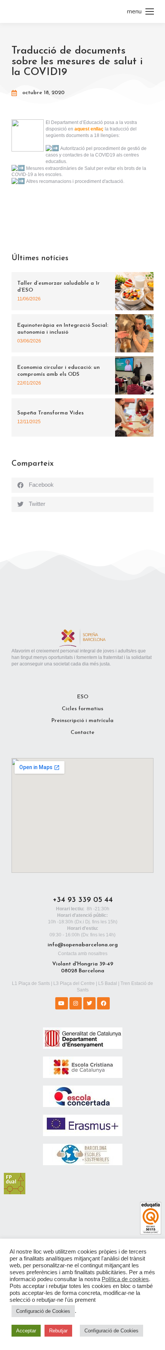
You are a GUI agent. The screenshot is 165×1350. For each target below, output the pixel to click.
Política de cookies (125, 1279)
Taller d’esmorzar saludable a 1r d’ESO (58, 286)
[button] (82, 485)
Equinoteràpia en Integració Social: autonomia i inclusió (62, 329)
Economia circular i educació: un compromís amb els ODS (58, 371)
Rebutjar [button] (58, 1331)
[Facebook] (103, 1003)
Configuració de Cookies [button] (43, 1311)
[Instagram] (75, 1003)
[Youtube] (61, 1003)
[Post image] (134, 291)
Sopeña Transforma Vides (50, 413)
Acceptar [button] (26, 1331)
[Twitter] (89, 1003)
